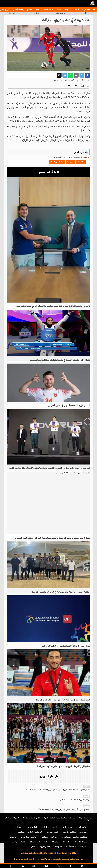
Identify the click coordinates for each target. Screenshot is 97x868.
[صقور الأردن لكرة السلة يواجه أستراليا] (48, 733)
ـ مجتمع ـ (83, 832)
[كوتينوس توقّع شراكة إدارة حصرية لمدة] (48, 240)
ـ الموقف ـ (44, 836)
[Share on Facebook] (87, 75)
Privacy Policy (43, 859)
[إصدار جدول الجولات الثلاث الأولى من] (48, 618)
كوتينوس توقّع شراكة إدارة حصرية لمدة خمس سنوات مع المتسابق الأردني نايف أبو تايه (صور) (52, 306)
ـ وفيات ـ (18, 827)
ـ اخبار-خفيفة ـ (34, 841)
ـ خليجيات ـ (66, 841)
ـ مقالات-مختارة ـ (80, 836)
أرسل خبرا (12, 13)
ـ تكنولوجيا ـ (57, 846)
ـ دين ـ (45, 841)
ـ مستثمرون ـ (65, 836)
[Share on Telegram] (64, 75)
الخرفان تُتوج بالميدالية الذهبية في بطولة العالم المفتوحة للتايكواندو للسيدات (60, 360)
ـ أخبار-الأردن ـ (81, 827)
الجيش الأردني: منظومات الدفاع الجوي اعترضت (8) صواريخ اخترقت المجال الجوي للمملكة (58, 789)
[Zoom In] (75, 85)
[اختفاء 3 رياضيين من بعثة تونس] (48, 564)
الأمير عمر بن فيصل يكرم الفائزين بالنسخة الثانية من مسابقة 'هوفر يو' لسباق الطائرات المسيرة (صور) (49, 468)
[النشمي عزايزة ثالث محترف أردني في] (48, 383)
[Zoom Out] (68, 85)
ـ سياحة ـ (83, 846)
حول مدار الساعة (61, 13)
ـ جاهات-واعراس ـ (31, 827)
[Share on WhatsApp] (70, 75)
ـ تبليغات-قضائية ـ (35, 832)
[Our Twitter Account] (58, 866)
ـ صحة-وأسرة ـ (71, 846)
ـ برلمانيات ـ (46, 827)
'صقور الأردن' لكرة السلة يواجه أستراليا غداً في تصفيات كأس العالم (63, 766)
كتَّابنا (85, 13)
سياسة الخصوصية (60, 859)
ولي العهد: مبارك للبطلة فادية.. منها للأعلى (75, 799)
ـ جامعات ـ (13, 836)
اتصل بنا (36, 13)
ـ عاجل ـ (33, 846)
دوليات (66, 9)
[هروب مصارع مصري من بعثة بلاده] (48, 672)
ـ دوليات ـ (56, 827)
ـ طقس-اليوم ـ (44, 846)
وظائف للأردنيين (18, 9)
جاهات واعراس (47, 9)
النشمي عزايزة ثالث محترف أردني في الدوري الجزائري (69, 405)
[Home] (94, 9)
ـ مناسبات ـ (24, 836)
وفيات (37, 9)
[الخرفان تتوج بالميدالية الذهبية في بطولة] (48, 333)
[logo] (92, 4)
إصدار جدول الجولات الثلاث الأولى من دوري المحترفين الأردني (65, 646)
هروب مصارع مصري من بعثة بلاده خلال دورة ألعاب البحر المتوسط (63, 699)
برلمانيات (58, 9)
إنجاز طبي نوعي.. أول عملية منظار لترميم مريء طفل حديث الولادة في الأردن (63, 809)
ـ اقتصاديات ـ (68, 827)
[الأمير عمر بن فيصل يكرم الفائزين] (48, 437)
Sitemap (17, 859)
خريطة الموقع (29, 859)
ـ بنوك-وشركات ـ (80, 841)
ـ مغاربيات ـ (55, 841)
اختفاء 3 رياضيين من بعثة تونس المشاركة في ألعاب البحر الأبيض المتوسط (61, 591)
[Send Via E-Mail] (76, 75)
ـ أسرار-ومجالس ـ (51, 832)
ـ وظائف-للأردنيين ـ (69, 832)
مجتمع (29, 9)
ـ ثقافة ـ (23, 841)
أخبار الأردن (86, 9)
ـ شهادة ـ (54, 836)
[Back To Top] (90, 866)
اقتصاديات (75, 9)
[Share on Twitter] (81, 75)
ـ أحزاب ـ (34, 836)
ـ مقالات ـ (21, 832)
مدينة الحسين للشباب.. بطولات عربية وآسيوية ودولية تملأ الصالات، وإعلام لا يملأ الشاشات (52, 538)
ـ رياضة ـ (14, 841)
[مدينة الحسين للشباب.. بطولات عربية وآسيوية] (48, 503)
